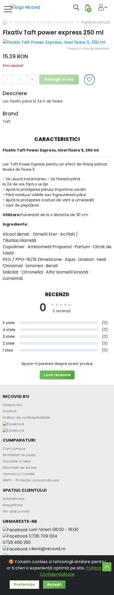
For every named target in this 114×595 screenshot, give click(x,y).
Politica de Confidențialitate (73, 571)
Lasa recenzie (57, 374)
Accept (54, 584)
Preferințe (24, 584)
